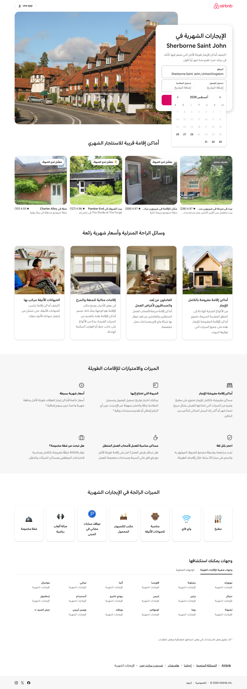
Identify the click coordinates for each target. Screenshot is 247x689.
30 (213, 141)
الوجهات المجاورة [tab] (185, 569)
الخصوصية (201, 682)
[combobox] (194, 74)
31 (206, 141)
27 (184, 134)
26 (191, 134)
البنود (189, 682)
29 (220, 141)
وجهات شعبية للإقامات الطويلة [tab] (216, 569)
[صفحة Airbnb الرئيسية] (223, 6)
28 (177, 134)
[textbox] (210, 88)
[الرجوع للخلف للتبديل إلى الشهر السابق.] (220, 97)
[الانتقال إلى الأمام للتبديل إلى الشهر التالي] (178, 97)
